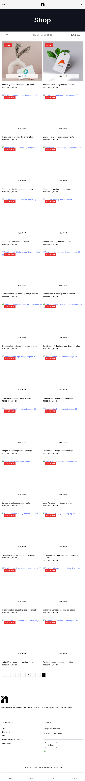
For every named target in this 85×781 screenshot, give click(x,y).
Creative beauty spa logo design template (59, 294)
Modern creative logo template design (17, 241)
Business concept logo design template (58, 137)
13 (39, 675)
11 (29, 675)
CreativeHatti (57, 767)
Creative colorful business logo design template (61, 346)
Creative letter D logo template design (58, 398)
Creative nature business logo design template (20, 294)
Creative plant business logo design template (19, 346)
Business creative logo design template (58, 85)
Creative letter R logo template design (58, 451)
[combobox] (77, 35)
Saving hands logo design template (16, 503)
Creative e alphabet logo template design (59, 610)
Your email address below (53, 734)
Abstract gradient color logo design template (19, 85)
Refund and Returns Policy (12, 739)
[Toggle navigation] (69, 4)
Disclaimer (6, 732)
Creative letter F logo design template (16, 398)
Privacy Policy (7, 743)
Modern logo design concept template (57, 189)
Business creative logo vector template (58, 662)
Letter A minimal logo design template (57, 503)
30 (51, 35)
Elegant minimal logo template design (17, 451)
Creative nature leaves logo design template (19, 610)
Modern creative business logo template (17, 189)
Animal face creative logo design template (18, 662)
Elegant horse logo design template (57, 241)
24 (48, 35)
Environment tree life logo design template (18, 555)
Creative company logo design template (17, 137)
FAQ (4, 736)
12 (41, 35)
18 (45, 35)
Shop (4, 728)
